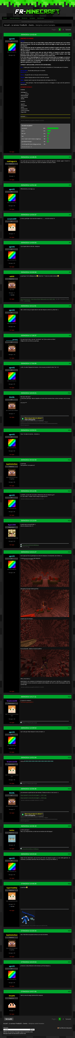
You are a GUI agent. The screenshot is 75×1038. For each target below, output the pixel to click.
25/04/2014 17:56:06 (28, 363)
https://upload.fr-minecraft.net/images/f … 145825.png (33, 797)
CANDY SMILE (52, 299)
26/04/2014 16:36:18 (28, 826)
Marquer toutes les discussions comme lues (14, 1033)
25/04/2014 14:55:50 (28, 243)
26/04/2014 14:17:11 (28, 697)
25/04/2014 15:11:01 (28, 306)
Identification (40, 18)
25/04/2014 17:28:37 (28, 335)
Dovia (32, 299)
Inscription (32, 18)
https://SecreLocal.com (25, 299)
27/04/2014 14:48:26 (28, 884)
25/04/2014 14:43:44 (28, 35)
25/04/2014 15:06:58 (28, 272)
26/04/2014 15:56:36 (28, 789)
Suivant (68, 29)
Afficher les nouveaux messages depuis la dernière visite (18, 1032)
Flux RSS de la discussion (65, 1028)
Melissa (42, 299)
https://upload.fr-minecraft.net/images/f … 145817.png (33, 795)
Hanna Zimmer (37, 299)
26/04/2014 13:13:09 (28, 521)
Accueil (5, 18)
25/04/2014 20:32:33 (28, 460)
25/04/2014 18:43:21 (28, 393)
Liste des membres (15, 18)
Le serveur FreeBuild (19, 25)
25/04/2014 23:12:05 (28, 491)
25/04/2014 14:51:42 (28, 185)
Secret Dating (27, 300)
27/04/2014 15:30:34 (28, 931)
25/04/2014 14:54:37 (28, 215)
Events (31, 25)
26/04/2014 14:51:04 (28, 757)
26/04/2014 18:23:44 (28, 854)
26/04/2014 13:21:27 (28, 552)
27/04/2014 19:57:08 (28, 991)
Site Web (12, 295)
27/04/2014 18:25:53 (28, 962)
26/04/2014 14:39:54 (28, 728)
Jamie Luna (46, 299)
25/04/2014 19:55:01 (28, 430)
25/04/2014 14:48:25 (28, 157)
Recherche (24, 18)
